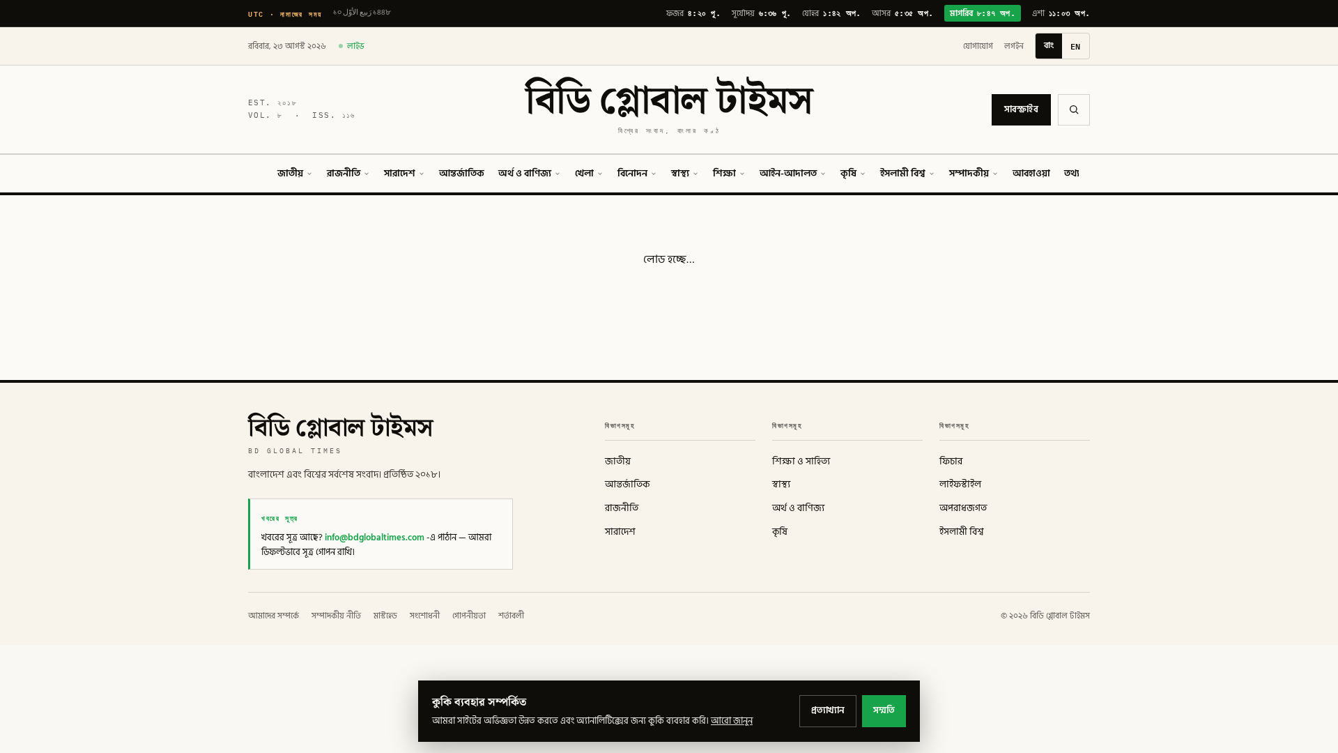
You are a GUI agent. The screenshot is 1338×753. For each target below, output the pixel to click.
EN (1075, 46)
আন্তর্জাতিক (461, 173)
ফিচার (950, 461)
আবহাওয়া (1031, 173)
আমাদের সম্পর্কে (273, 616)
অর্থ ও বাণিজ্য (524, 173)
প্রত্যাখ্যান (828, 710)
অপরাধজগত (963, 508)
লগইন (1014, 46)
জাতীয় (290, 173)
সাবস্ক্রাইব (1021, 109)
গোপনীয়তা (469, 616)
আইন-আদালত (788, 173)
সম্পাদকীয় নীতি (336, 616)
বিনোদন (632, 173)
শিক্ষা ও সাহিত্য (801, 461)
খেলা (584, 173)
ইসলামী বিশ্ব (902, 173)
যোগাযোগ (978, 46)
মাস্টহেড (385, 616)
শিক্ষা (724, 173)
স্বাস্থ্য (680, 173)
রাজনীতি (343, 173)
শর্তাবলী (511, 616)
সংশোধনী (425, 616)
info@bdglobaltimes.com (374, 537)
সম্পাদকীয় (969, 173)
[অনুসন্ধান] (1074, 110)
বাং (1049, 45)
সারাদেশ (399, 173)
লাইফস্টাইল (960, 484)
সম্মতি (884, 710)
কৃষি (848, 173)
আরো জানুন (732, 721)
